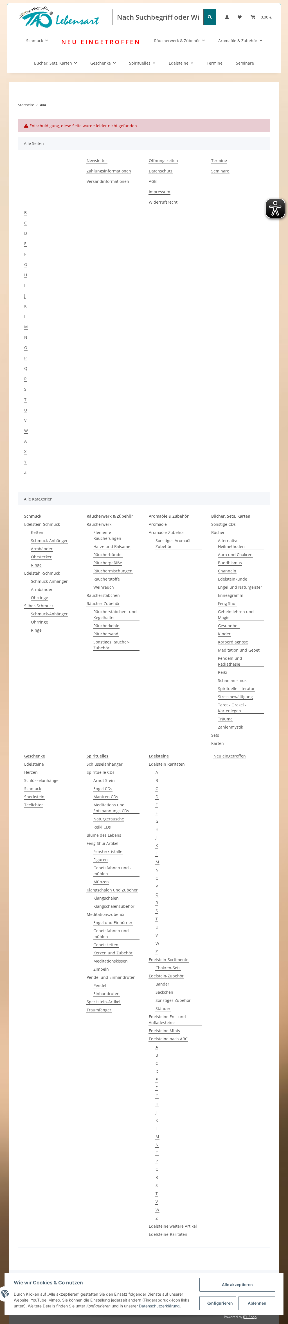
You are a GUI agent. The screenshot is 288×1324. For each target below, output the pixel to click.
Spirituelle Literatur (236, 688)
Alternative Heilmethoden (231, 543)
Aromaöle (158, 524)
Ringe (36, 565)
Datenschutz (160, 171)
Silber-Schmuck (38, 605)
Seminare (245, 63)
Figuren (100, 859)
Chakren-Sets (168, 967)
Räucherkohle (106, 625)
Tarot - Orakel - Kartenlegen (232, 707)
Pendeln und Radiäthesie (230, 661)
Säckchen (164, 992)
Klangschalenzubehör (113, 906)
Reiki (222, 672)
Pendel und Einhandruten (111, 977)
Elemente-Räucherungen (107, 535)
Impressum (159, 191)
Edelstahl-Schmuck (42, 573)
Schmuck (34, 40)
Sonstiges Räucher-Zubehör (111, 644)
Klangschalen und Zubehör (112, 890)
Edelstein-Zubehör (166, 976)
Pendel (99, 985)
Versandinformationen (108, 181)
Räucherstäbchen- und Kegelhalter (115, 614)
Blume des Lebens (104, 835)
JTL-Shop (249, 1316)
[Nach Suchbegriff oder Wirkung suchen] (209, 17)
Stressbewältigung (235, 696)
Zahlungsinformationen (109, 171)
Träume (225, 719)
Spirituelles (139, 63)
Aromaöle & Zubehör (237, 40)
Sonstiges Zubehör (173, 1000)
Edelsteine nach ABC (168, 1038)
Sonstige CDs (223, 524)
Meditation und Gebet (239, 650)
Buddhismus (230, 562)
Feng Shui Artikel (102, 843)
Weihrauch (103, 587)
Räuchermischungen (112, 571)
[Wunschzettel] (239, 17)
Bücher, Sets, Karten (53, 63)
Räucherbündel (108, 554)
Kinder (224, 633)
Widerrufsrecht (163, 202)
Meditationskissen (110, 961)
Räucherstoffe (106, 579)
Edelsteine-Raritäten (168, 1234)
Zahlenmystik (230, 727)
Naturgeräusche (108, 819)
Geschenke (100, 63)
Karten (217, 743)
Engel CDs (102, 788)
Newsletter (97, 160)
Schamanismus (232, 680)
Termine (214, 63)
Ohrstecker (41, 556)
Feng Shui (227, 603)
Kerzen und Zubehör (112, 953)
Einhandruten (106, 993)
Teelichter (33, 804)
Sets (215, 735)
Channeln (227, 571)
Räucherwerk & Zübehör (177, 40)
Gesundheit (229, 625)
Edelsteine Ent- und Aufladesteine (167, 1019)
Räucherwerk (99, 524)
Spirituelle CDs (100, 772)
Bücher (218, 532)
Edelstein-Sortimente (168, 959)
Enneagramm (230, 595)
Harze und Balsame (111, 546)
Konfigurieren (219, 1303)
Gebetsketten (105, 944)
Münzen (101, 881)
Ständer (163, 1008)
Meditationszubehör (106, 914)
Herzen (31, 772)
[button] (227, 17)
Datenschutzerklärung (159, 1305)
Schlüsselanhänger (42, 780)
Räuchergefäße (107, 562)
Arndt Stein (104, 780)
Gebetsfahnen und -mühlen (112, 870)
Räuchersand (105, 633)
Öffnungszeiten (163, 160)
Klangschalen (106, 898)
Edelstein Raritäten (167, 764)
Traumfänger (99, 1010)
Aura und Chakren (235, 554)
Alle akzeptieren (237, 1284)
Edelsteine (178, 63)
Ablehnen (257, 1303)
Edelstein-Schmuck (42, 524)
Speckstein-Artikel (103, 1001)
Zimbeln (101, 969)
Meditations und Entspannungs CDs (111, 807)
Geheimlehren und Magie (236, 614)
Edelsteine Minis (164, 1030)
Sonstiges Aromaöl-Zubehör (174, 543)
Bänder (162, 984)
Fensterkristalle (107, 851)
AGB (153, 181)
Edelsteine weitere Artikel (173, 1226)
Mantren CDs (105, 796)
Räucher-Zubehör (103, 603)
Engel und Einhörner (112, 922)
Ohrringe (39, 597)
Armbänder (42, 548)
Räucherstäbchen (103, 595)
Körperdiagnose (233, 642)
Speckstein (34, 796)
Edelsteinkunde (232, 579)
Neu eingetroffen (229, 756)
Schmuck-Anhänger (49, 540)
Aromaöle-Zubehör (166, 532)
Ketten (37, 532)
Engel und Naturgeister (240, 587)
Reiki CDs (102, 827)
